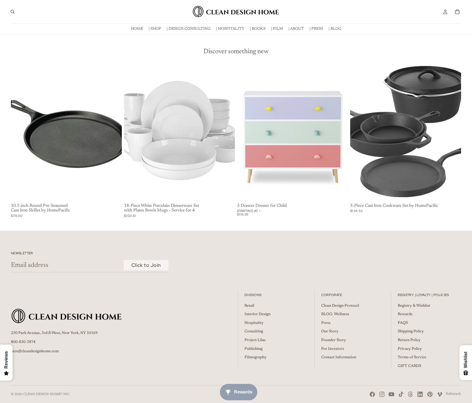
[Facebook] (372, 394)
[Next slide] (227, 132)
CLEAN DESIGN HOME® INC (46, 394)
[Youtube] (391, 394)
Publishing (253, 349)
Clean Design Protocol (340, 306)
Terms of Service (412, 357)
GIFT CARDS (409, 366)
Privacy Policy (410, 349)
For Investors (332, 349)
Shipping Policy (411, 331)
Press (326, 323)
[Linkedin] (420, 394)
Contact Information (338, 357)
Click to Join (146, 265)
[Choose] (339, 193)
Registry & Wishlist (414, 306)
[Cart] (457, 12)
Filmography (255, 357)
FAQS (403, 323)
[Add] (113, 193)
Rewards (405, 314)
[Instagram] (382, 394)
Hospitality (254, 323)
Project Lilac (255, 340)
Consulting (253, 331)
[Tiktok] (401, 394)
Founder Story (333, 340)
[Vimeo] (439, 394)
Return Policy (409, 340)
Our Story (329, 331)
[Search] (13, 12)
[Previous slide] (132, 132)
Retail (249, 306)
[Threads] (410, 394)
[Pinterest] (430, 394)
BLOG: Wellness (335, 314)
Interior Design (257, 314)
